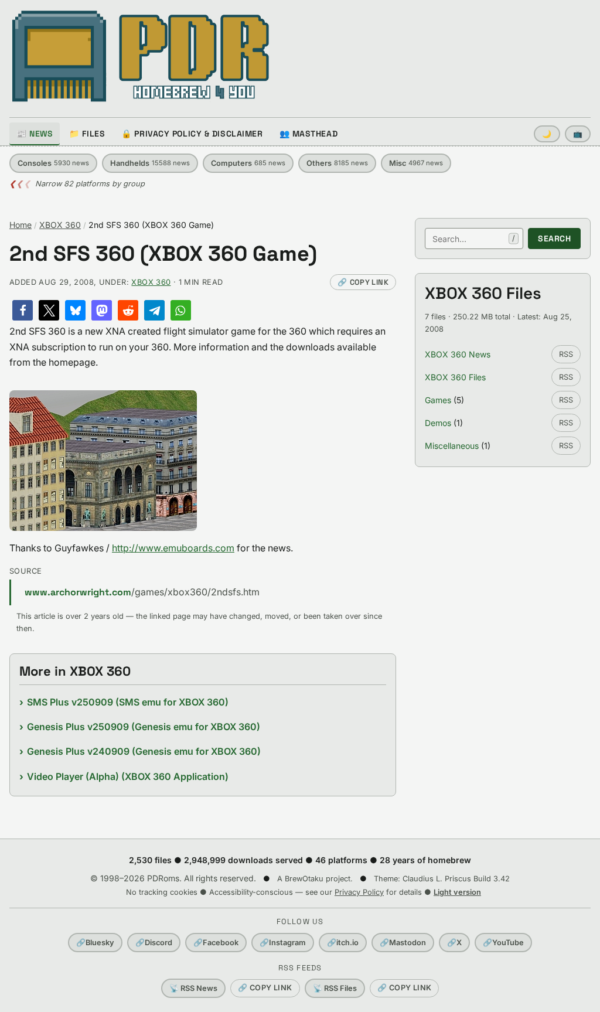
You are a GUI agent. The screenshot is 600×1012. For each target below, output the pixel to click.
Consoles (53, 163)
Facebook (215, 942)
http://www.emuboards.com (173, 548)
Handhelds (150, 163)
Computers (248, 163)
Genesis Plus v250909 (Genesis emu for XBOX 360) (143, 726)
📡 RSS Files (335, 988)
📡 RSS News (193, 988)
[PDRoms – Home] (140, 56)
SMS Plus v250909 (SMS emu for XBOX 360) (128, 702)
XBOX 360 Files (455, 377)
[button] (22, 310)
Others (337, 163)
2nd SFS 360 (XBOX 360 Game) (163, 254)
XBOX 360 (60, 225)
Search (554, 238)
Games (438, 400)
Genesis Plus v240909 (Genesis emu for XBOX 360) (144, 751)
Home (20, 225)
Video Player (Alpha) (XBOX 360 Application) (128, 776)
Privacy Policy (359, 892)
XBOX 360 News (457, 354)
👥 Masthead (308, 133)
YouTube (503, 942)
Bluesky (95, 942)
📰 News (34, 133)
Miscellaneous (452, 446)
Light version (457, 892)
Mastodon (403, 942)
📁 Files (87, 133)
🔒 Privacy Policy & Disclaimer (191, 133)
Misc (416, 163)
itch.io (343, 942)
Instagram (283, 942)
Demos (438, 423)
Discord (153, 942)
